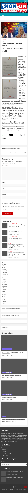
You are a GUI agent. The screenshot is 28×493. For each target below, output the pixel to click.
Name (4, 182)
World (3, 303)
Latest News (7, 221)
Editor (18, 228)
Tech (3, 298)
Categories (3, 462)
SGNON (11, 489)
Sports (3, 296)
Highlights (4, 284)
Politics (4, 39)
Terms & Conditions (6, 453)
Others (3, 293)
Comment (4, 166)
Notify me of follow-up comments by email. (13, 207)
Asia (3, 266)
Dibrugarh (14, 223)
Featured (4, 281)
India (3, 288)
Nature (3, 291)
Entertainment (5, 276)
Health (3, 283)
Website (4, 194)
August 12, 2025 (5, 41)
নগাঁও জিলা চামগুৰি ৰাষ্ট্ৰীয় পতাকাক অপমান (15, 232)
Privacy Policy (4, 455)
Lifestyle (4, 289)
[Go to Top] (25, 487)
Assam (9, 223)
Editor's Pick (5, 274)
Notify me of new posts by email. (11, 210)
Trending (4, 301)
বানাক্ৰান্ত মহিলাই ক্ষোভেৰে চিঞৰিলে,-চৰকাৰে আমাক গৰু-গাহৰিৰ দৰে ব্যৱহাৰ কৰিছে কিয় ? (16, 254)
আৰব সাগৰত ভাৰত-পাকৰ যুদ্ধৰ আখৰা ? (17, 153)
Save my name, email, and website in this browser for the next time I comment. (12, 202)
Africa (3, 262)
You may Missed (7, 333)
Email (4, 188)
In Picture (4, 286)
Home (2, 448)
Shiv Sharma (23, 489)
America (4, 264)
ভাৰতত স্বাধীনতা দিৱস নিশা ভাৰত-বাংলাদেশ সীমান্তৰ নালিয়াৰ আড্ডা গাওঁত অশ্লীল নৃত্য (16, 246)
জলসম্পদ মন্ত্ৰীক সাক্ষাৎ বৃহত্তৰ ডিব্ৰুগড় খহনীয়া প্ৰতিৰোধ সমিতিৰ (16, 225)
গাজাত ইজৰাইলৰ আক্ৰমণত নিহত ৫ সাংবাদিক (11, 149)
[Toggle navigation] (3, 14)
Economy (4, 273)
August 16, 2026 (12, 228)
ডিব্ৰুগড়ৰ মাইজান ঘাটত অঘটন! (15, 238)
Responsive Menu (25, 1)
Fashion (4, 279)
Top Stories (4, 300)
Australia (4, 269)
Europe (4, 278)
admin (11, 41)
